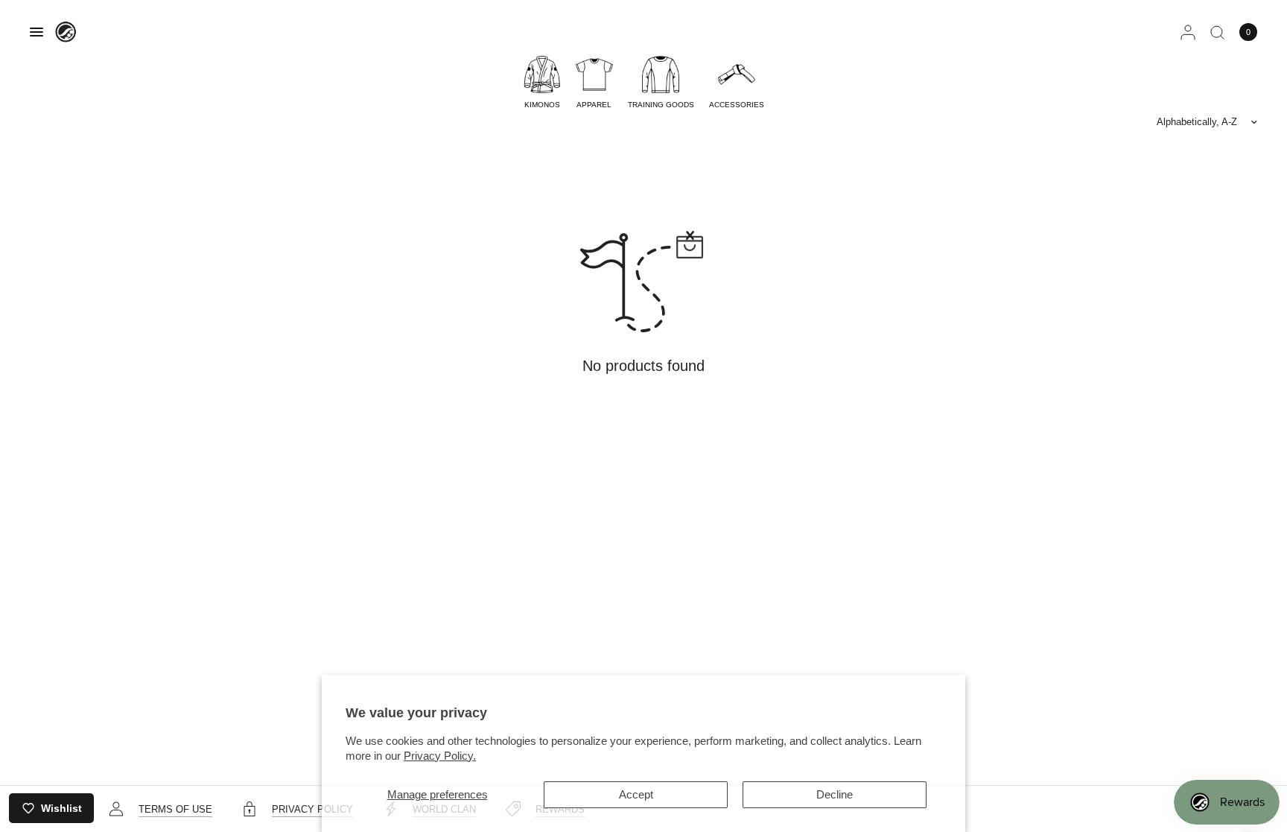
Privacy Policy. (440, 755)
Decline (834, 794)
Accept (636, 794)
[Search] (1217, 32)
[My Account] (1188, 32)
